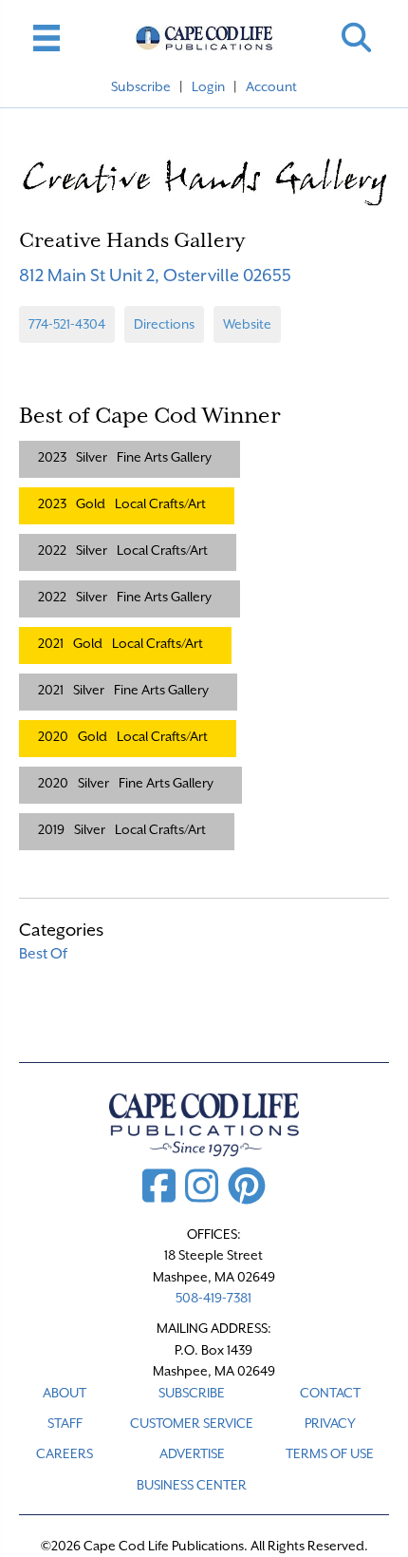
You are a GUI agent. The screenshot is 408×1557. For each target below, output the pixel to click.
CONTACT (330, 1392)
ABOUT (64, 1392)
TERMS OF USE (330, 1453)
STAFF (65, 1423)
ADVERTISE (192, 1453)
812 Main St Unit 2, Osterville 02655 (155, 275)
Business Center (192, 1484)
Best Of (43, 953)
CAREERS (64, 1453)
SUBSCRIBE (191, 1392)
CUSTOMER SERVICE (191, 1423)
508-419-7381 (213, 1297)
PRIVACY (330, 1423)
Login (208, 86)
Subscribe (141, 86)
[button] (356, 37)
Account (271, 86)
